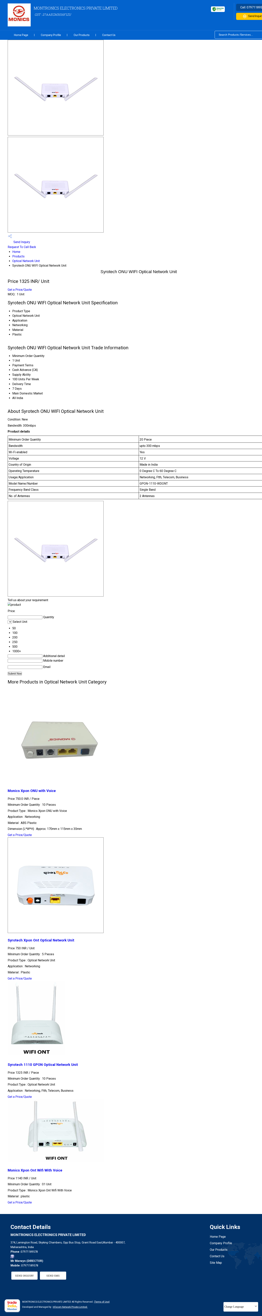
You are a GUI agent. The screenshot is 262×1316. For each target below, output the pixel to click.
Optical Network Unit (26, 261)
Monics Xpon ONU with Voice (32, 791)
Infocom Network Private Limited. (70, 1307)
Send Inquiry (21, 242)
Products (18, 256)
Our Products (82, 35)
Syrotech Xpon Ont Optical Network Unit (41, 940)
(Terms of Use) (102, 1301)
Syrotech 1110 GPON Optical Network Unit (43, 1065)
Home (16, 252)
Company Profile (51, 35)
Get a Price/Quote (20, 289)
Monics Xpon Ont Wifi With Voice (35, 1170)
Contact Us (108, 35)
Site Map (216, 1263)
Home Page (21, 35)
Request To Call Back (22, 247)
